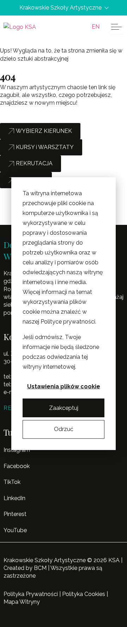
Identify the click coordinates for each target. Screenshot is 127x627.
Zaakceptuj (63, 407)
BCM (40, 568)
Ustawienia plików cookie (63, 386)
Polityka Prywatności (31, 594)
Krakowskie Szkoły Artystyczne (60, 7)
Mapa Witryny (22, 601)
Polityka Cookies (83, 594)
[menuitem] (95, 27)
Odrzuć (63, 429)
